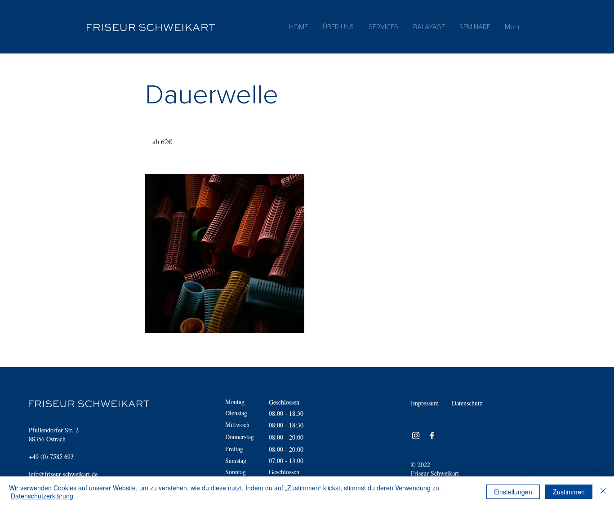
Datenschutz (467, 403)
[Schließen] (603, 492)
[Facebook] (432, 435)
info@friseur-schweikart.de (63, 474)
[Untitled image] (224, 253)
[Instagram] (416, 435)
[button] (383, 27)
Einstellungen (513, 491)
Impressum (425, 403)
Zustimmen (569, 491)
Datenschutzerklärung (42, 495)
